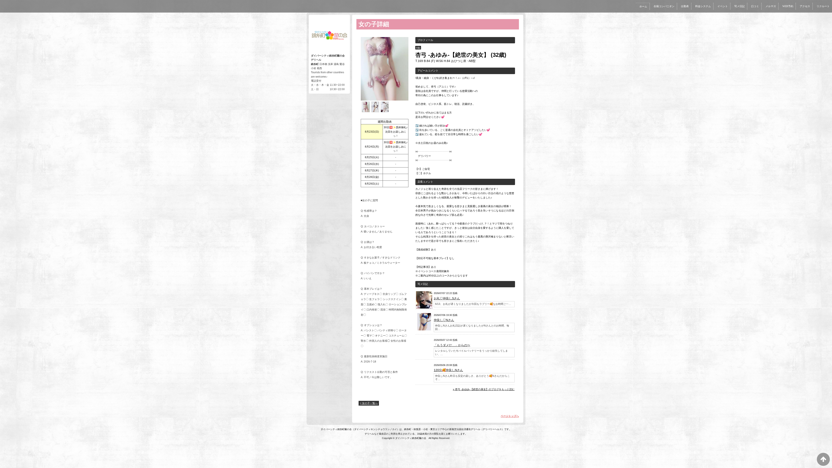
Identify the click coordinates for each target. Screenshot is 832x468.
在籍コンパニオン (664, 6)
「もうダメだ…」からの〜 (452, 345)
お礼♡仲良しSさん (447, 298)
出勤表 (685, 6)
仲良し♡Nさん (444, 320)
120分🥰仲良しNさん (448, 370)
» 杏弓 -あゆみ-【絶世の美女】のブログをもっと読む (484, 389)
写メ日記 (739, 6)
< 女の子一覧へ (369, 403)
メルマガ (770, 6)
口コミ (755, 6)
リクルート (823, 6)
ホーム (643, 6)
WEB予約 (787, 6)
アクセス (805, 6)
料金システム (703, 6)
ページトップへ (510, 416)
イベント (722, 6)
